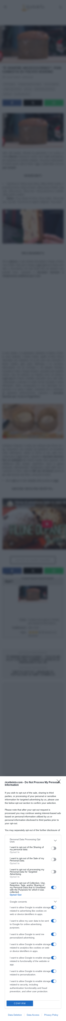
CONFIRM (20, 1003)
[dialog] (33, 898)
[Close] (60, 782)
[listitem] (33, 840)
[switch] (53, 848)
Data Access (33, 1015)
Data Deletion (15, 1015)
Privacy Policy (51, 1015)
